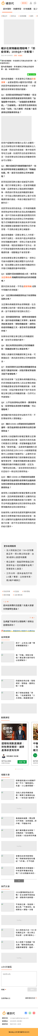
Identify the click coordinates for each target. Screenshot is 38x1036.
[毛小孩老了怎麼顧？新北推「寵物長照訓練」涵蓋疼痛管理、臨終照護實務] (7, 945)
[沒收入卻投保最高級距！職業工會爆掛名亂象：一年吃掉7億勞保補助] (7, 795)
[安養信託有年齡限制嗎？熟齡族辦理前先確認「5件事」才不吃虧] (7, 859)
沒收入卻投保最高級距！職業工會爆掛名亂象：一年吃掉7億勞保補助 (26, 795)
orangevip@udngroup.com (19, 1018)
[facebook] (26, 1013)
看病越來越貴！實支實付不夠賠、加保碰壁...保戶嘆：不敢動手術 (26, 821)
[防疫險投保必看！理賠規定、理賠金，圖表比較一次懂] (7, 683)
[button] (35, 3)
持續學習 (17, 8)
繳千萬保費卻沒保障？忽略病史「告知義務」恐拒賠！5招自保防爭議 (26, 833)
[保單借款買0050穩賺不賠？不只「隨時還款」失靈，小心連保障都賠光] (7, 783)
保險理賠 (26, 591)
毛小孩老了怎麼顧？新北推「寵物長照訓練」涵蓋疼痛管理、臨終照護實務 (25, 944)
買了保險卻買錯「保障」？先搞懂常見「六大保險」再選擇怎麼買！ (25, 695)
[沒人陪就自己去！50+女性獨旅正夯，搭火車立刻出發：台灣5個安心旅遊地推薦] (7, 933)
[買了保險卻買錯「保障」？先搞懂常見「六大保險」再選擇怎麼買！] (7, 695)
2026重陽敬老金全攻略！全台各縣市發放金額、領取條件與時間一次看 (25, 895)
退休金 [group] (13, 16)
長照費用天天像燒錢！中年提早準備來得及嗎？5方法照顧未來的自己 (26, 870)
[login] (31, 3)
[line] (30, 1013)
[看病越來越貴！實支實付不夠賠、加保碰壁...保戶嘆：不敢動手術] (7, 821)
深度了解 (27, 762)
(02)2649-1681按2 (16, 1021)
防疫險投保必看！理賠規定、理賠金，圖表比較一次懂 (25, 683)
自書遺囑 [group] (23, 16)
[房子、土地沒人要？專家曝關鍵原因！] (7, 646)
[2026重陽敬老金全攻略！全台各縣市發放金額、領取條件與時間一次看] (7, 895)
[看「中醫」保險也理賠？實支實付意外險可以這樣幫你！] (7, 658)
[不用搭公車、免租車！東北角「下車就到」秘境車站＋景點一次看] (7, 907)
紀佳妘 (16, 591)
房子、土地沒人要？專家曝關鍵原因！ (25, 644)
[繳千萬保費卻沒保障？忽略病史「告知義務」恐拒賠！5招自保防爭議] (7, 833)
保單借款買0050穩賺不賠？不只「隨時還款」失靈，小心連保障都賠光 (26, 783)
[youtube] (34, 1013)
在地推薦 (27, 8)
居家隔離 (7, 595)
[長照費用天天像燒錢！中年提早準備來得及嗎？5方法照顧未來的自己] (7, 871)
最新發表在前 (30, 998)
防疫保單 (7, 591)
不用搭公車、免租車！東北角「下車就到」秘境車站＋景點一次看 (25, 907)
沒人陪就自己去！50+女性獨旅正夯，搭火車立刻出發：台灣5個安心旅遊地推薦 (26, 932)
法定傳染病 (18, 595)
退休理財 (7, 8)
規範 (2, 989)
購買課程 (24, 3)
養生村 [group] (4, 16)
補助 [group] (31, 16)
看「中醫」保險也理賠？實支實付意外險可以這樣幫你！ (25, 657)
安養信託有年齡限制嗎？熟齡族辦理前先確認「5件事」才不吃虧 (25, 858)
